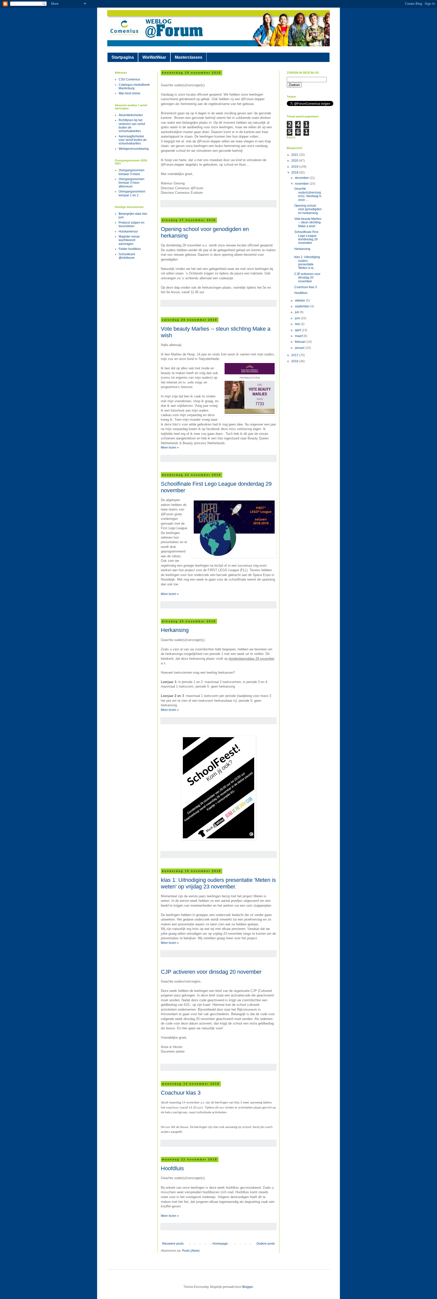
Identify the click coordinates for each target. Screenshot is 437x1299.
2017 (295, 355)
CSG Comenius (129, 79)
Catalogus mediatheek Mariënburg (134, 86)
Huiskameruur (128, 231)
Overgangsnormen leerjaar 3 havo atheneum (131, 182)
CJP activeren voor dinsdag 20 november (211, 972)
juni (298, 318)
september (302, 306)
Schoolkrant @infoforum (127, 256)
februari (300, 342)
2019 (295, 166)
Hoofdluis (172, 1168)
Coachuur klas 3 (181, 1093)
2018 (295, 172)
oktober (300, 300)
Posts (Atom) (191, 1250)
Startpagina (123, 57)
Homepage (220, 1243)
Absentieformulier (131, 115)
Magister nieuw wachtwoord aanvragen (129, 240)
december (302, 178)
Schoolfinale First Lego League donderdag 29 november (306, 237)
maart (299, 336)
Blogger (247, 1287)
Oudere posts (265, 1243)
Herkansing (175, 630)
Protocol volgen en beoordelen (131, 224)
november (302, 183)
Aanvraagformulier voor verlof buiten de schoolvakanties (133, 140)
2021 (295, 155)
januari (300, 348)
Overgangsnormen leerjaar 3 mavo (131, 172)
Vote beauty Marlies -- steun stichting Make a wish (307, 222)
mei (298, 324)
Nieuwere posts (173, 1243)
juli (297, 312)
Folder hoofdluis (130, 249)
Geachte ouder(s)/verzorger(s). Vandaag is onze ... (307, 194)
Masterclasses (188, 57)
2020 (295, 160)
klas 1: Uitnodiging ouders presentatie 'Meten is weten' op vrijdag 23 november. (218, 883)
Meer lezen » (170, 447)
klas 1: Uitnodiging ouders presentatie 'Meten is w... (307, 262)
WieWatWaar (154, 57)
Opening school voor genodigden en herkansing (308, 209)
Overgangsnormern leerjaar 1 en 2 (132, 193)
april (298, 330)
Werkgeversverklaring (134, 149)
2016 (295, 361)
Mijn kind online (129, 93)
